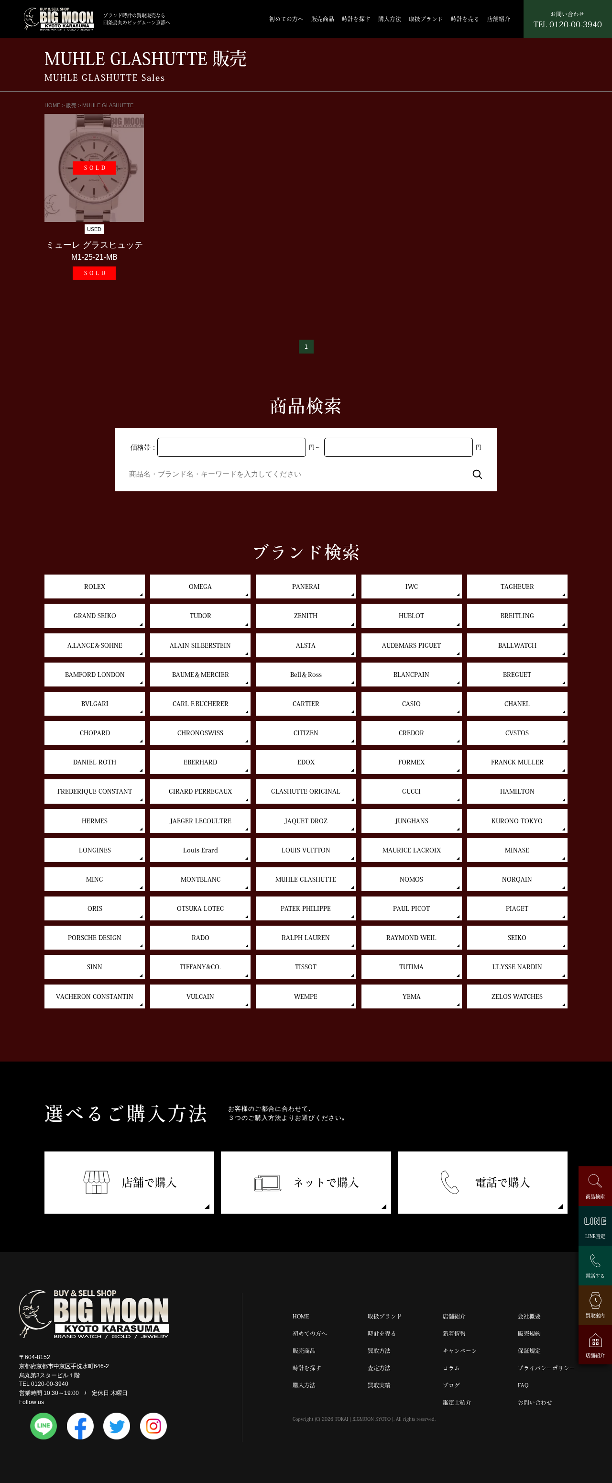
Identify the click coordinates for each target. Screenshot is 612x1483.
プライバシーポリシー (546, 1368)
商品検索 (595, 1196)
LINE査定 (595, 1236)
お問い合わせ (535, 1402)
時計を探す (356, 19)
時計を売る (465, 19)
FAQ (523, 1385)
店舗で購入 (149, 1182)
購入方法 (389, 19)
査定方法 (379, 1368)
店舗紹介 (498, 19)
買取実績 (379, 1385)
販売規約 (529, 1333)
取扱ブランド (426, 19)
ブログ (451, 1385)
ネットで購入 (326, 1182)
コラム (451, 1368)
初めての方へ (286, 19)
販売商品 (322, 19)
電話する (595, 1275)
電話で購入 (502, 1182)
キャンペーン (460, 1350)
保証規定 (529, 1350)
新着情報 (454, 1333)
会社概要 (529, 1316)
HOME (301, 1316)
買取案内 (595, 1315)
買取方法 (379, 1350)
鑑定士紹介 (457, 1402)
